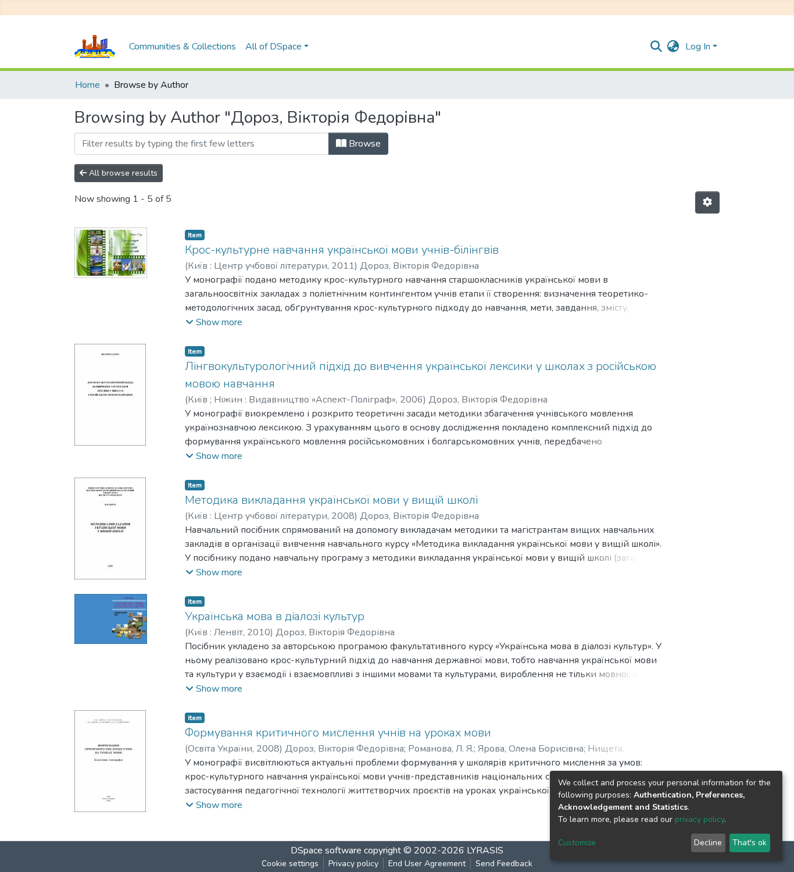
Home (87, 85)
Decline (708, 842)
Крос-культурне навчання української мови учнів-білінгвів (342, 250)
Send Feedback (503, 863)
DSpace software (326, 850)
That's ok (749, 842)
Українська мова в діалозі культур (274, 616)
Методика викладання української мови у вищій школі (331, 500)
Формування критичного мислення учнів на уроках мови (338, 733)
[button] (673, 47)
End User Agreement (427, 863)
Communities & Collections (182, 46)
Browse (363, 143)
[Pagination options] (707, 202)
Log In (697, 46)
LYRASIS (485, 850)
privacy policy (699, 819)
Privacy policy (353, 863)
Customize (577, 842)
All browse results (122, 173)
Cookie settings (290, 863)
